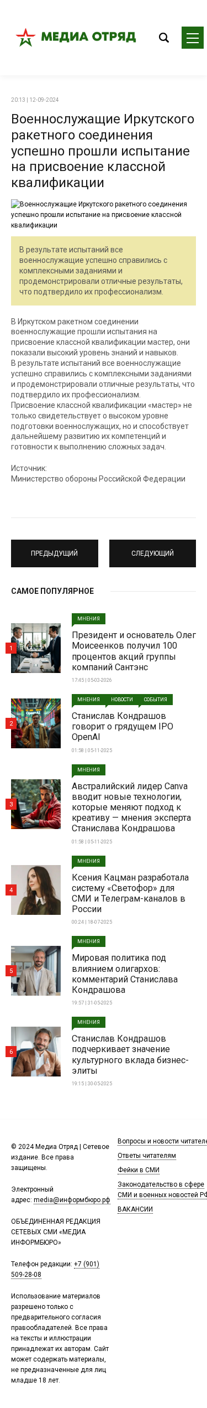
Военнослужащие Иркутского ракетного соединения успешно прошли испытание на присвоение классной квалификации (102, 150)
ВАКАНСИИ (135, 1209)
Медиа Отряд (77, 37)
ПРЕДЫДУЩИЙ (54, 548)
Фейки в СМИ (139, 1170)
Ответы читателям (147, 1155)
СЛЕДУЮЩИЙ (152, 548)
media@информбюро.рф (72, 1200)
